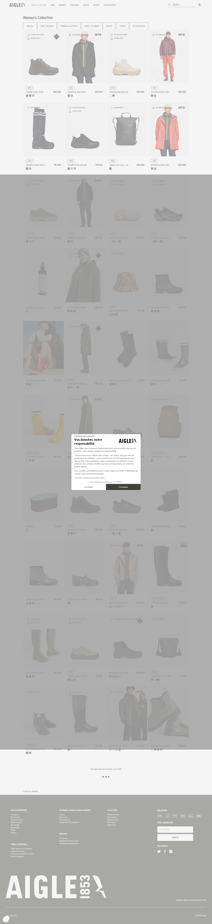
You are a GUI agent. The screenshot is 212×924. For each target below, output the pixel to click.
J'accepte (123, 487)
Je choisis (88, 487)
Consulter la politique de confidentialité (89, 478)
